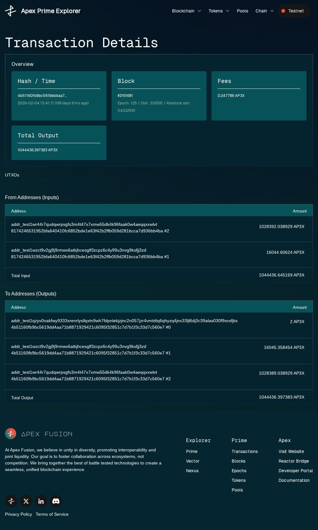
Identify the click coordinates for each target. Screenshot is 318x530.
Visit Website (291, 451)
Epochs (239, 470)
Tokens (216, 10)
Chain (261, 10)
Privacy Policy (18, 514)
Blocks (238, 461)
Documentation (294, 480)
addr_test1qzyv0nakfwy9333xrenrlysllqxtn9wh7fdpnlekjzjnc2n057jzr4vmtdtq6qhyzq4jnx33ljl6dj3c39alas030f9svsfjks (124, 320)
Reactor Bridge (294, 461)
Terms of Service (52, 514)
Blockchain (183, 10)
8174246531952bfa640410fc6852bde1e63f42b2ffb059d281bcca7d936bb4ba (87, 230)
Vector (192, 461)
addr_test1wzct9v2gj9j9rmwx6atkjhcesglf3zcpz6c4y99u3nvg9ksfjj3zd (78, 250)
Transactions (245, 451)
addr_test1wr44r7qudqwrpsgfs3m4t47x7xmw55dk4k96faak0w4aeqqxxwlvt (84, 224)
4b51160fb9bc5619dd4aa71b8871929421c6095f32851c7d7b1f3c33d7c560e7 (88, 327)
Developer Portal (296, 470)
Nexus (192, 470)
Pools (242, 10)
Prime (192, 451)
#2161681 (125, 96)
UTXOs (12, 174)
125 (134, 103)
